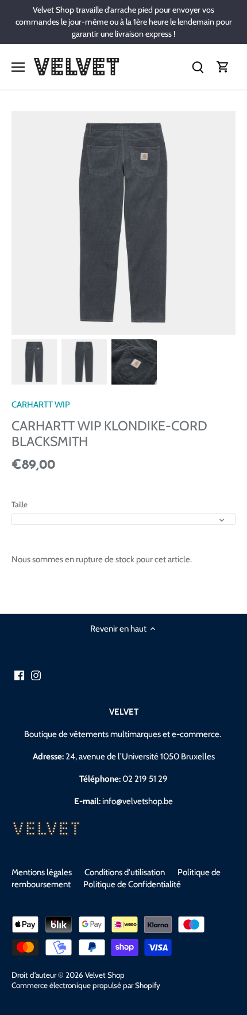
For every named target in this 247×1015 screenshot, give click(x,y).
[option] (34, 362)
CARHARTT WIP (40, 404)
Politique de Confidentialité (132, 884)
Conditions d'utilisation (124, 872)
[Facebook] (19, 675)
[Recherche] (197, 67)
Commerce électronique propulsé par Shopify (85, 985)
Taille (19, 504)
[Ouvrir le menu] (18, 67)
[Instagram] (36, 675)
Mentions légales (41, 872)
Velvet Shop (105, 974)
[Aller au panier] (223, 67)
